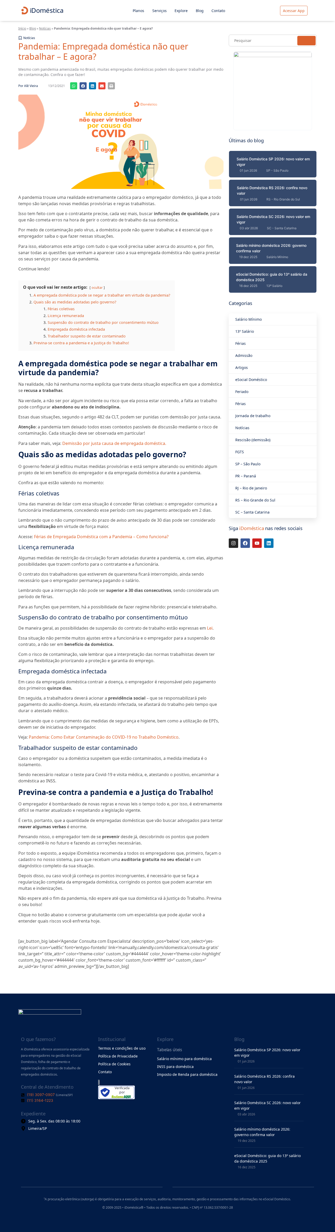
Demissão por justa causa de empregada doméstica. (114, 443)
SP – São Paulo (247, 463)
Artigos (241, 367)
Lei (210, 628)
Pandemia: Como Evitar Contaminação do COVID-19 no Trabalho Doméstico (103, 737)
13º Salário (244, 331)
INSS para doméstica (175, 1066)
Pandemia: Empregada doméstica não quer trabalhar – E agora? (103, 51)
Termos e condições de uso (122, 1048)
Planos (138, 10)
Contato (218, 10)
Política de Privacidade (118, 1056)
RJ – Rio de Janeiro (251, 488)
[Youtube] (257, 543)
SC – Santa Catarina (252, 512)
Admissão (243, 355)
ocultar (97, 287)
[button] (73, 85)
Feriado (241, 391)
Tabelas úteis (169, 1050)
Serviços (159, 10)
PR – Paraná (245, 475)
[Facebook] (245, 543)
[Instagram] (233, 543)
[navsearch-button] (316, 10)
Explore (181, 10)
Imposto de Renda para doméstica (187, 1074)
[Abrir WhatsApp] (322, 1219)
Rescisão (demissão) (252, 439)
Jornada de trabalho (252, 415)
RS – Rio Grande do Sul (255, 500)
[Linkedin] (268, 543)
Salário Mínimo (248, 319)
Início (22, 28)
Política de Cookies (114, 1063)
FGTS (239, 451)
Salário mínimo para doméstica (184, 1058)
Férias (240, 343)
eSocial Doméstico (251, 379)
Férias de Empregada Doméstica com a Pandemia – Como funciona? (101, 536)
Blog (200, 10)
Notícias (45, 28)
